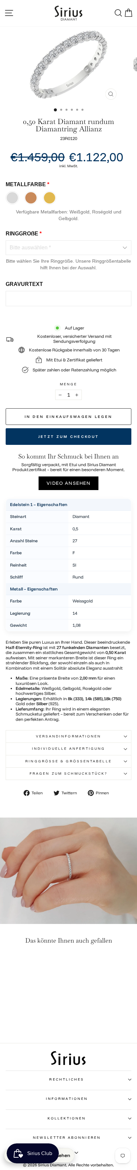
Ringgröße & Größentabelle (68, 761)
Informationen (67, 1099)
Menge (68, 384)
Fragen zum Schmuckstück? (68, 773)
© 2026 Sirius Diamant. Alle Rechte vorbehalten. (68, 1164)
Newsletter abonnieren (67, 1137)
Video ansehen (69, 483)
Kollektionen (67, 1118)
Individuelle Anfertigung (68, 748)
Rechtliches (66, 1079)
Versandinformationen (68, 736)
